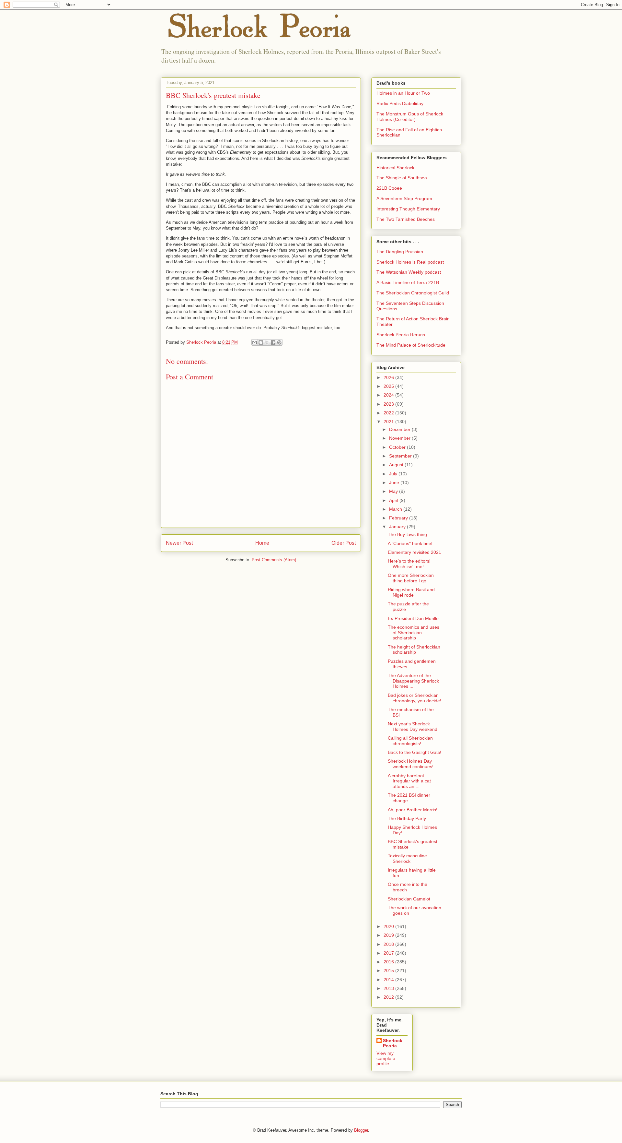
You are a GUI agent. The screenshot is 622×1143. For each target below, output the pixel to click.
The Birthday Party (407, 818)
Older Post (343, 543)
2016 (389, 961)
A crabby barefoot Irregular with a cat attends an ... (409, 781)
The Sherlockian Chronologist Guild (412, 292)
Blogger (361, 1130)
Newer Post (179, 543)
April (394, 500)
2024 (389, 395)
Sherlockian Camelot (409, 898)
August (397, 464)
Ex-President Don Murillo (413, 618)
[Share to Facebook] (273, 342)
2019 (389, 935)
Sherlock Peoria (392, 1043)
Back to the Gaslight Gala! (414, 752)
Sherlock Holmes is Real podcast (410, 262)
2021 (389, 421)
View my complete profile (385, 1058)
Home (262, 543)
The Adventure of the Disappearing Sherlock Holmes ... (413, 681)
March (396, 509)
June (394, 482)
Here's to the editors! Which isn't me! (409, 563)
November (400, 438)
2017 (389, 953)
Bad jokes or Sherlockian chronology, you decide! (414, 698)
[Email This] (254, 342)
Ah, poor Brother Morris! (412, 809)
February (399, 517)
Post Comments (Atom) (274, 559)
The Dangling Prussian (399, 251)
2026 (389, 377)
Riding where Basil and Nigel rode (411, 592)
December (400, 429)
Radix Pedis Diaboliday (399, 103)
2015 (389, 970)
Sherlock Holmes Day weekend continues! (410, 763)
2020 (389, 926)
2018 (389, 944)
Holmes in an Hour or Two (403, 93)
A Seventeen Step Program (404, 198)
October (398, 447)
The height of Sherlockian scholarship (414, 649)
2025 (389, 386)
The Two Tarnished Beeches (405, 219)
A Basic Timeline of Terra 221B (407, 282)
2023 (389, 404)
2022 (389, 412)
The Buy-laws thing (407, 534)
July (393, 473)
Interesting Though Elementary (408, 208)
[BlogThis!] (261, 342)
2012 (389, 997)
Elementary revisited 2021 (414, 552)
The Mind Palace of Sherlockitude (410, 345)
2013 (389, 988)
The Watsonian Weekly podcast (408, 272)
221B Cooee (389, 188)
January (398, 526)
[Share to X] (267, 342)
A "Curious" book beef (410, 543)
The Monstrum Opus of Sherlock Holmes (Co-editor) (409, 116)
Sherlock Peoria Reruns (400, 334)
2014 (389, 979)
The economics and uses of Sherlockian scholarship (413, 633)
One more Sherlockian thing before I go (411, 578)
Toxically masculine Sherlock (407, 858)
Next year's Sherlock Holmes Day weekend (412, 726)
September (401, 455)
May (394, 491)
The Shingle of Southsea (401, 177)
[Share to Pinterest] (279, 342)
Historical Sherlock (395, 167)
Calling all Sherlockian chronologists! (410, 740)
